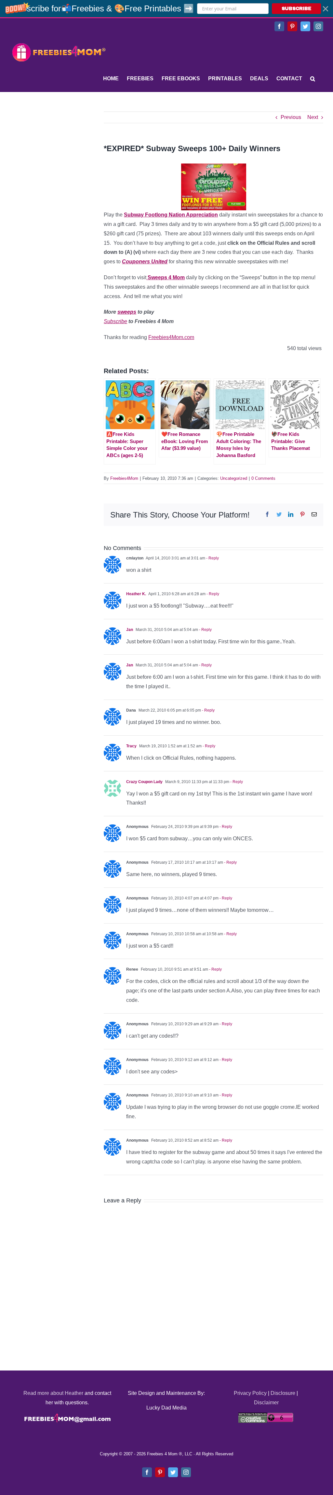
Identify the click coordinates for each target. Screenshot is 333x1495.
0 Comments (263, 478)
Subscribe (115, 321)
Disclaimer (266, 1402)
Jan (129, 629)
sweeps (126, 312)
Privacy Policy (250, 1393)
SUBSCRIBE (296, 8)
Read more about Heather (53, 1393)
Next (312, 117)
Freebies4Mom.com (171, 337)
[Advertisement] (58, 152)
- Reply (212, 558)
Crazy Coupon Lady (144, 782)
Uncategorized (233, 478)
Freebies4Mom (124, 478)
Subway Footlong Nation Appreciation (171, 214)
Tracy (131, 746)
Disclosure (283, 1393)
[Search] (312, 79)
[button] (166, 8)
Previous (291, 117)
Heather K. (136, 594)
